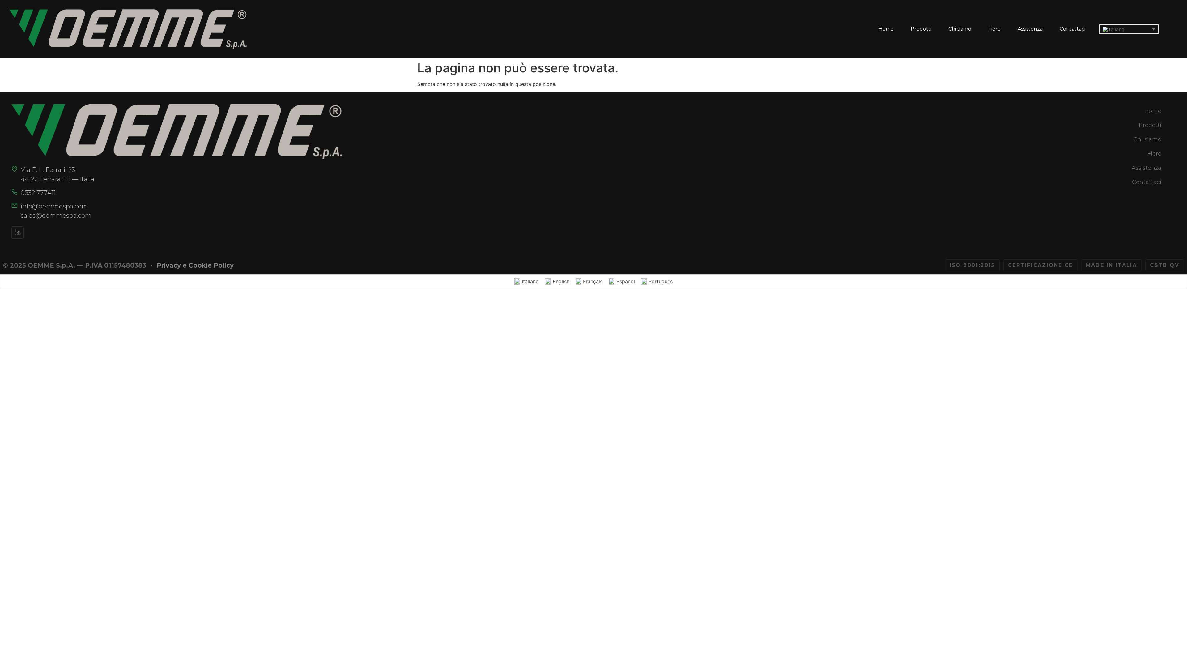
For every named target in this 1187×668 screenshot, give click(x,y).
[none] (1129, 29)
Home (886, 29)
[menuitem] (1129, 29)
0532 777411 (38, 192)
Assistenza (1030, 29)
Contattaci (1072, 29)
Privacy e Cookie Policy (195, 265)
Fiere (994, 29)
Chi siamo (959, 29)
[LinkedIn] (17, 232)
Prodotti (921, 29)
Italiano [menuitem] (530, 281)
